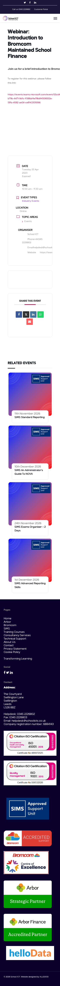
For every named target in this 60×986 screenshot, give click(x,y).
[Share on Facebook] (19, 314)
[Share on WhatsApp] (40, 314)
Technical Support (15, 638)
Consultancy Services (17, 635)
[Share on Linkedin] (33, 314)
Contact (9, 645)
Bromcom (10, 625)
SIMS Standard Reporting (30, 417)
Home (7, 618)
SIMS (7, 628)
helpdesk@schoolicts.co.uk (29, 721)
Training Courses (14, 632)
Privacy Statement (15, 649)
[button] (55, 18)
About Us (10, 642)
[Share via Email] (29, 321)
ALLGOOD (44, 977)
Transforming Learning (18, 658)
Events (28, 221)
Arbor (7, 622)
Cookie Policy (12, 652)
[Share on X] (26, 314)
